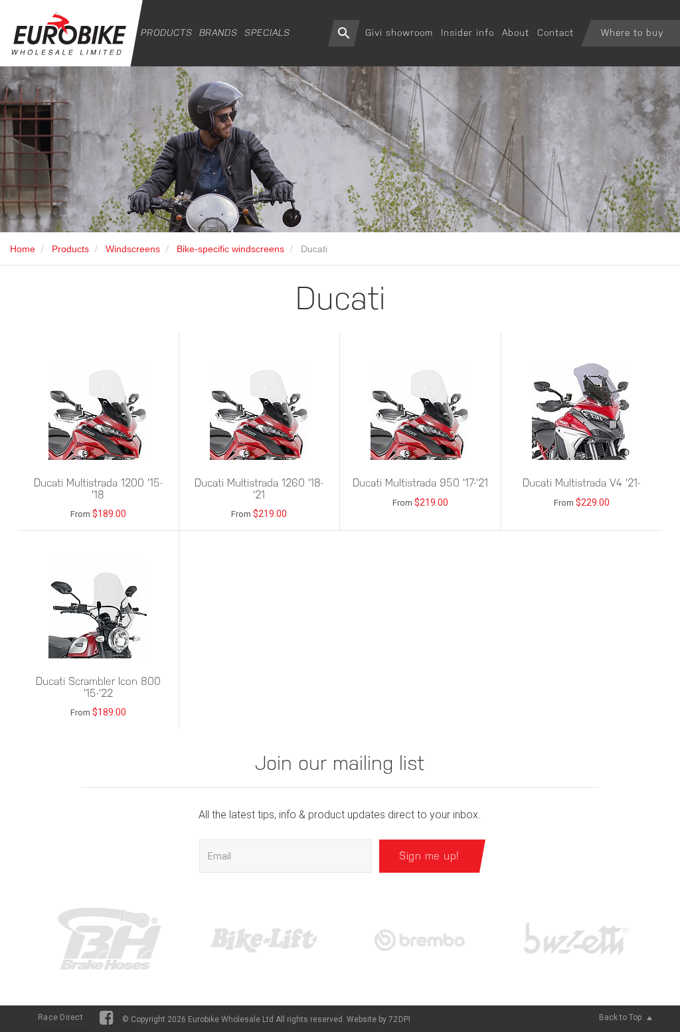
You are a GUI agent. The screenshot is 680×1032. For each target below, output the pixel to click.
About (515, 32)
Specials (267, 32)
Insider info (467, 32)
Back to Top (621, 1017)
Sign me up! (429, 855)
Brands (218, 32)
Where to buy (632, 32)
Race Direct (60, 1017)
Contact (555, 32)
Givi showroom (399, 32)
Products (167, 32)
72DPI (399, 1019)
